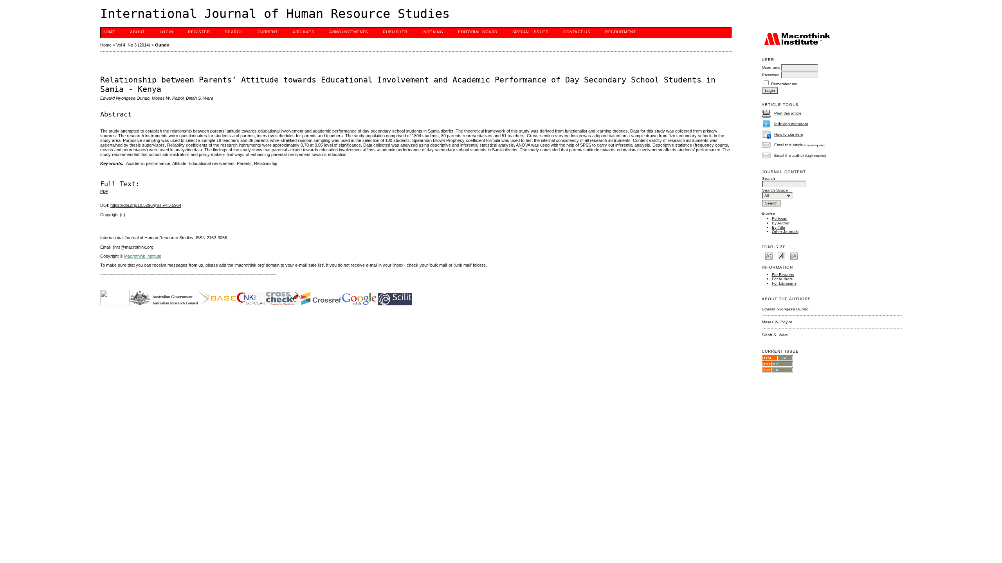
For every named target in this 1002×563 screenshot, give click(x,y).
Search (233, 32)
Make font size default (781, 255)
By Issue (780, 219)
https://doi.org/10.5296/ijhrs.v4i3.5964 (145, 205)
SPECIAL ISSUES (530, 32)
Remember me (784, 84)
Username (771, 67)
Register (199, 32)
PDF (104, 191)
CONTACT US (576, 32)
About (137, 32)
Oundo (162, 45)
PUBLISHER (395, 32)
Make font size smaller (769, 255)
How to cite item (788, 134)
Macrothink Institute (142, 256)
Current (268, 32)
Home (109, 32)
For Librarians (784, 283)
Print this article (788, 113)
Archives (303, 32)
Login (166, 32)
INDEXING (432, 32)
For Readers (783, 275)
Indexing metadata (791, 124)
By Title (778, 227)
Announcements (348, 32)
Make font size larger (794, 255)
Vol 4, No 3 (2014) (133, 45)
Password (771, 75)
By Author (780, 223)
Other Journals (785, 232)
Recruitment (620, 32)
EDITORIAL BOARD (477, 32)
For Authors (782, 279)
